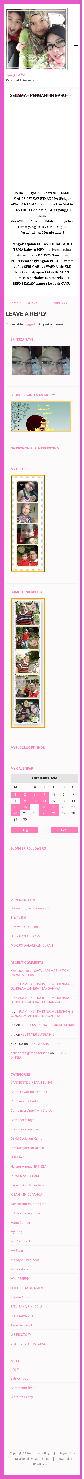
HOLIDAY (17, 1157)
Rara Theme (41, 1459)
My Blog (16, 1232)
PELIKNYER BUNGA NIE (37, 1034)
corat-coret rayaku (24, 1129)
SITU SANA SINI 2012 (26, 1307)
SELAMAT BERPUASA (21, 303)
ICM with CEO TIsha (25, 927)
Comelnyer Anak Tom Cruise (31, 1110)
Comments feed (23, 1388)
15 (15, 807)
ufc (13, 1025)
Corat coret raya (22, 1120)
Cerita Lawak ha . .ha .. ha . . (30, 1092)
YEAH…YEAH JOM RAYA (28, 1344)
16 (25, 807)
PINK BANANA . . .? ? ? (44, 1044)
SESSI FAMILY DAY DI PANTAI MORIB (47, 1025)
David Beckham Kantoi (27, 1138)
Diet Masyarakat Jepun (27, 1148)
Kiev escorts (20, 971)
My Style (17, 1251)
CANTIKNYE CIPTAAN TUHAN (32, 1082)
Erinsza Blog (15, 74)
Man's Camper (21, 1222)
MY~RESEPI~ (20, 1279)
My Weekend (20, 1269)
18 (44, 807)
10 (35, 801)
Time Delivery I (21, 1325)
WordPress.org (22, 1397)
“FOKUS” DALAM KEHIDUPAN (32, 945)
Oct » (64, 830)
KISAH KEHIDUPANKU (26, 1194)
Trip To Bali (19, 917)
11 (44, 801)
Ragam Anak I (21, 1297)
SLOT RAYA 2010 (23, 1316)
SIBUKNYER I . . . (66, 303)
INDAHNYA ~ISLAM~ (26, 1176)
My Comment (20, 1241)
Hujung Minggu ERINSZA (28, 1166)
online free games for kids (30, 1053)
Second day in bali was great (31, 908)
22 (15, 813)
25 (44, 813)
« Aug (24, 830)
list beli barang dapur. (26, 1213)
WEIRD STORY (21, 1335)
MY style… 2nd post (25, 1260)
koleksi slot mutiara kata (28, 1204)
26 (54, 813)
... (12, 984)
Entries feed (19, 1378)
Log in (15, 1369)
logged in (31, 324)
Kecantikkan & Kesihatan (28, 1185)
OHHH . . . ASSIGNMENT (28, 1288)
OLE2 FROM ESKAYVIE (27, 936)
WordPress (40, 1464)
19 (54, 807)
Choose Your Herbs (25, 1101)
